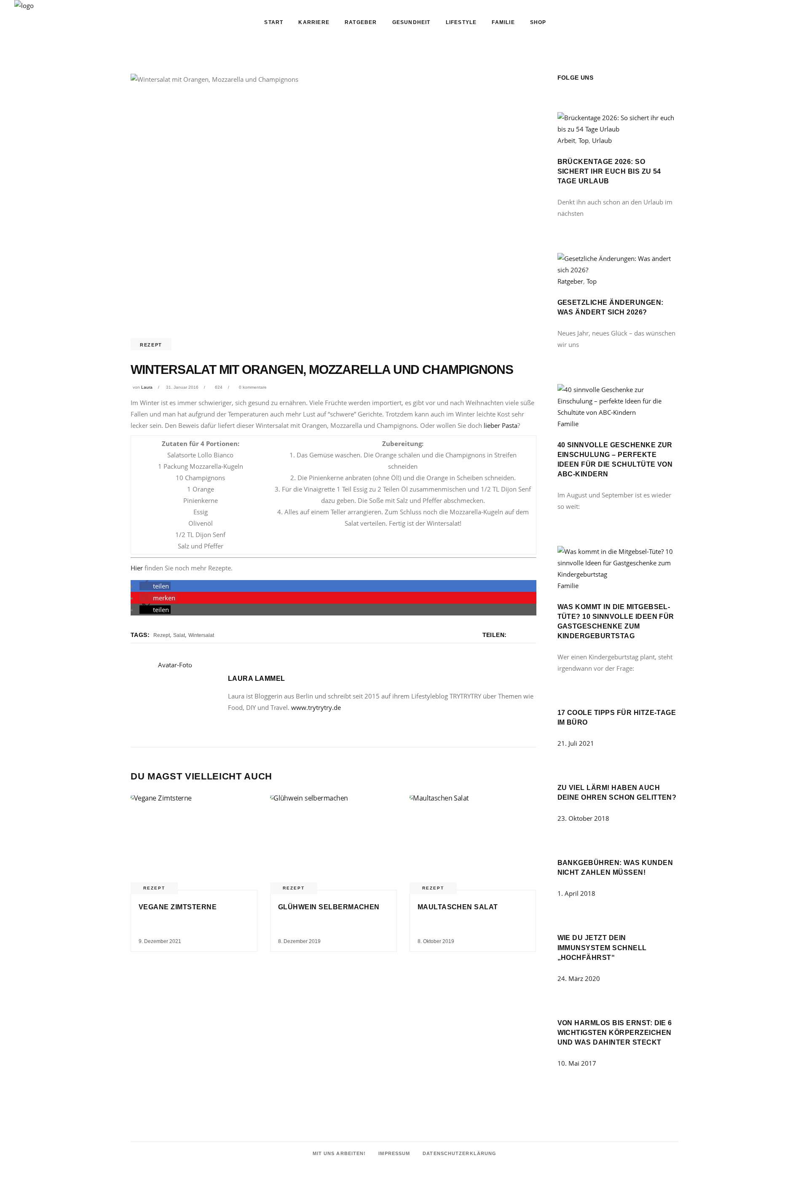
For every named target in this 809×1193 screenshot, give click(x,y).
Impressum (394, 1153)
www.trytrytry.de (316, 707)
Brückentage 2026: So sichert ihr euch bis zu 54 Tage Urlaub (609, 171)
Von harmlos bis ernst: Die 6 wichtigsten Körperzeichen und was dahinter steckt (614, 1032)
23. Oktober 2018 (583, 818)
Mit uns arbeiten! (339, 1153)
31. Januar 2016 (182, 387)
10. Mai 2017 (576, 1063)
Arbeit (566, 140)
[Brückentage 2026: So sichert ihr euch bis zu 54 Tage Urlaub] (618, 129)
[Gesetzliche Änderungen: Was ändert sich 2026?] (618, 270)
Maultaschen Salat (458, 907)
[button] (155, 586)
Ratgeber (570, 281)
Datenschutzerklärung (459, 1153)
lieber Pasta (500, 425)
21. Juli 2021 (575, 743)
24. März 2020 (578, 978)
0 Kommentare (253, 387)
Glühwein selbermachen (329, 907)
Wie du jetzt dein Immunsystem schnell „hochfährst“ (602, 947)
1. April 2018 (576, 893)
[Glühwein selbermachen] (333, 842)
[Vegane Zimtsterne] (194, 842)
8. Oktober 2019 (436, 941)
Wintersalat (201, 635)
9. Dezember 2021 (160, 941)
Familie (568, 423)
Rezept (151, 344)
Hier (137, 568)
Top (584, 140)
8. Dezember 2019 (299, 941)
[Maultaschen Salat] (473, 842)
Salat (179, 635)
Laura (147, 387)
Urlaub (602, 140)
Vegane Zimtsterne (178, 907)
